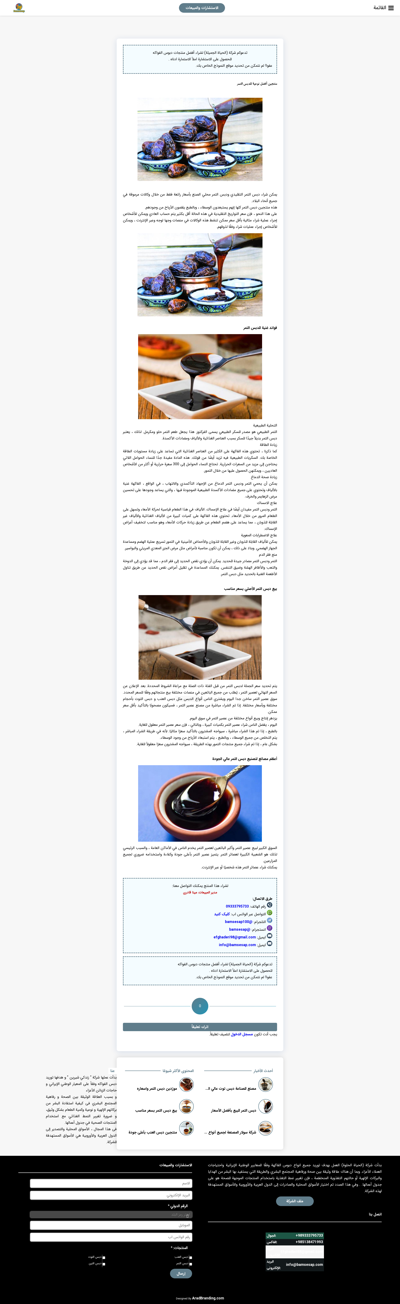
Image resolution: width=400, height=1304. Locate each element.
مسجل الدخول (242, 1034)
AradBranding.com (208, 1298)
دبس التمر (182, 1263)
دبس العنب (181, 1257)
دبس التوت (94, 1257)
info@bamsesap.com (237, 945)
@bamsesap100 (238, 922)
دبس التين (95, 1263)
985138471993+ (309, 1242)
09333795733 (237, 906)
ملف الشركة (294, 1201)
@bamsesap (239, 930)
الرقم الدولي (178, 1206)
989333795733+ (309, 1236)
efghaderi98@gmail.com (235, 937)
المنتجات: (179, 1248)
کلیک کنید (222, 914)
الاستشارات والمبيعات (202, 8)
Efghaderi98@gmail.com (302, 1252)
